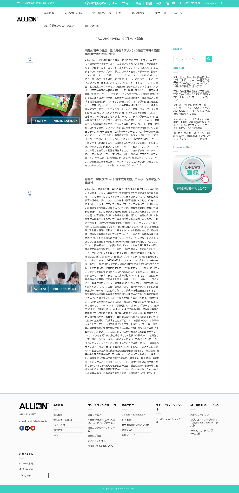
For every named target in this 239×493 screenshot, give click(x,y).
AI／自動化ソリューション (59, 26)
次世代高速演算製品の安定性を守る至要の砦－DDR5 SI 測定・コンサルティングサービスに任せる (192, 96)
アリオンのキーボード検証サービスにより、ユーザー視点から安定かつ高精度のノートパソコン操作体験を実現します (191, 82)
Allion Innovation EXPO (100, 446)
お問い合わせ (92, 26)
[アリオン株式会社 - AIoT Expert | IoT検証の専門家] (27, 19)
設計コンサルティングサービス (101, 429)
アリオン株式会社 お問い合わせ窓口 (35, 3)
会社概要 (49, 13)
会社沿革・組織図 (62, 420)
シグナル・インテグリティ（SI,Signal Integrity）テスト (204, 422)
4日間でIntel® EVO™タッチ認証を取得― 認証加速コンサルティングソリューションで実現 (192, 136)
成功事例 (126, 420)
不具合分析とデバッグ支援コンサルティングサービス (101, 421)
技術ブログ (138, 13)
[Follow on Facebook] (21, 428)
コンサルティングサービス (106, 13)
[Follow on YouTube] (173, 3)
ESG (55, 435)
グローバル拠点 (27, 463)
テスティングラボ (97, 441)
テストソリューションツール (171, 13)
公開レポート (129, 435)
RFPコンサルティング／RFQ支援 (202, 432)
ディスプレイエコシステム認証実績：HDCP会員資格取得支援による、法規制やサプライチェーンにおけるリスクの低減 (192, 123)
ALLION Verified (74, 13)
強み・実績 (59, 425)
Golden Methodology (133, 414)
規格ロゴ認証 (94, 435)
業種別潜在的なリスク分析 (135, 425)
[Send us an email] (27, 428)
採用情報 (58, 430)
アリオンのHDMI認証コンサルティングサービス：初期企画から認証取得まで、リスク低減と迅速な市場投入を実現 (192, 109)
